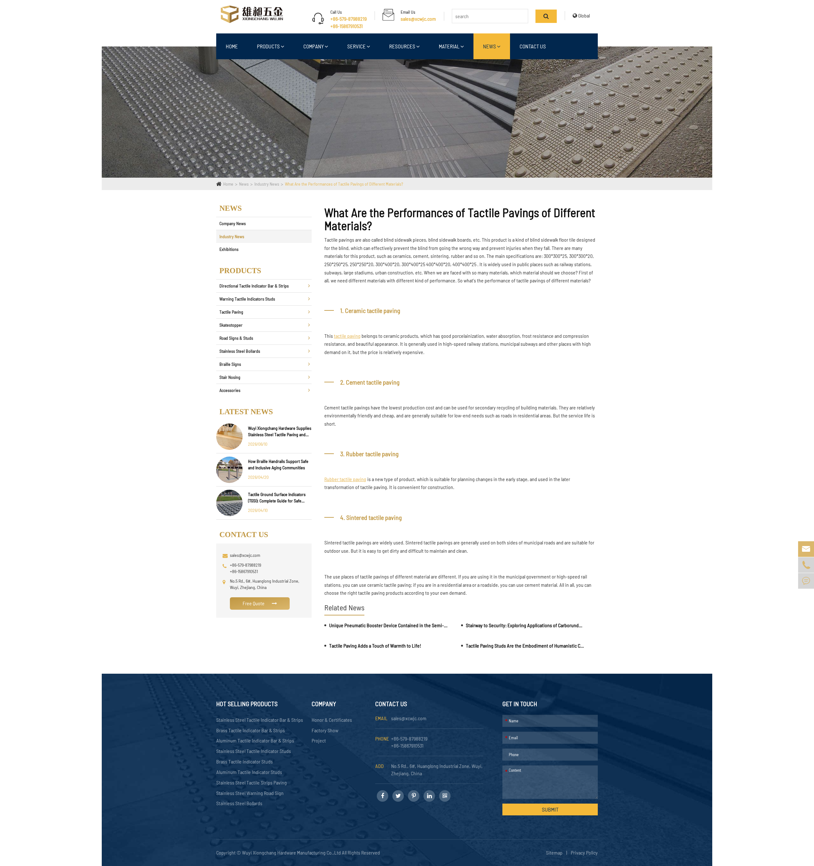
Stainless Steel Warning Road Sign (250, 793)
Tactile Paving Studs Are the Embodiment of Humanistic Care (525, 645)
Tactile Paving (231, 312)
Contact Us (533, 46)
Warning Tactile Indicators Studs (247, 299)
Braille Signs (230, 364)
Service (357, 46)
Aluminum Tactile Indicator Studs (249, 772)
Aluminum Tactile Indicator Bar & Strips (255, 740)
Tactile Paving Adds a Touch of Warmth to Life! (375, 645)
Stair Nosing (229, 377)
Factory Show (325, 730)
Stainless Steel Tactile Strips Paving (251, 782)
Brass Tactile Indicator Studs (244, 761)
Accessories (229, 390)
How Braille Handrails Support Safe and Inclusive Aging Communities (278, 464)
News (490, 46)
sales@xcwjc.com (418, 19)
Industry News (266, 184)
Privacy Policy (584, 852)
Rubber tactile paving (345, 479)
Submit (550, 809)
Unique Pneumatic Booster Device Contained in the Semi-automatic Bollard (388, 625)
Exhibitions (228, 249)
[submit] (546, 16)
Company (314, 46)
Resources (402, 46)
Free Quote (254, 603)
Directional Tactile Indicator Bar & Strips (254, 285)
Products (269, 46)
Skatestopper (231, 325)
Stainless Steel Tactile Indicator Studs (253, 751)
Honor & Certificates (332, 720)
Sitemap (554, 852)
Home (232, 46)
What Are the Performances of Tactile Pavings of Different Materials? (344, 184)
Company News (232, 223)
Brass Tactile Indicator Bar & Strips (250, 730)
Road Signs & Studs (236, 338)
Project (319, 740)
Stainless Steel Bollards (239, 351)
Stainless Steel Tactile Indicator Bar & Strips (259, 720)
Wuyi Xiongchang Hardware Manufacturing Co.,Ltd (292, 852)
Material (449, 46)
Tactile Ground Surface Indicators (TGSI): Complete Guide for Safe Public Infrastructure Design (277, 498)
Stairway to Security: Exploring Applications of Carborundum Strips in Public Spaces (525, 625)
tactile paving (347, 336)
